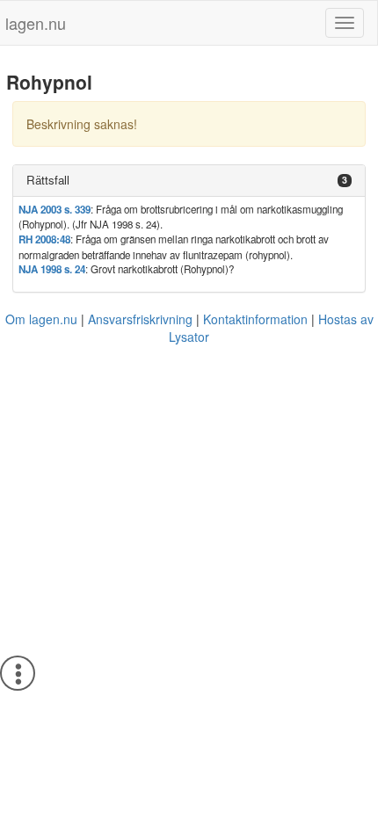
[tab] (189, 180)
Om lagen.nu (41, 319)
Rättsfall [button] (47, 179)
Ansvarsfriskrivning (140, 319)
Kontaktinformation (255, 319)
